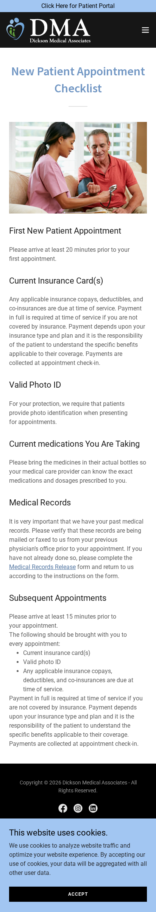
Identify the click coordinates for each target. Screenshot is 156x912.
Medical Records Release (42, 567)
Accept (77, 893)
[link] (48, 30)
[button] (145, 29)
